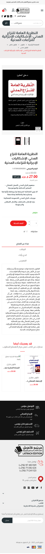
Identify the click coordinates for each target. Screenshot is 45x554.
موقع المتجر (21, 16)
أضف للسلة (18, 223)
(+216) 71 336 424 (27, 468)
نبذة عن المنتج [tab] (22, 244)
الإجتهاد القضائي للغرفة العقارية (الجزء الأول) (34, 381)
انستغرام (29, 488)
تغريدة (24, 231)
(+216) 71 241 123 (28, 470)
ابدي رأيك (22, 255)
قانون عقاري (34, 377)
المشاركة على (27, 231)
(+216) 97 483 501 (27, 465)
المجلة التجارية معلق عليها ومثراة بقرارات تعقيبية (11, 368)
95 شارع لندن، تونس (29, 480)
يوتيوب (33, 488)
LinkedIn (24, 488)
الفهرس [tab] (22, 261)
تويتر (37, 488)
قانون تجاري (11, 364)
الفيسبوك (41, 488)
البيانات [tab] (23, 249)
